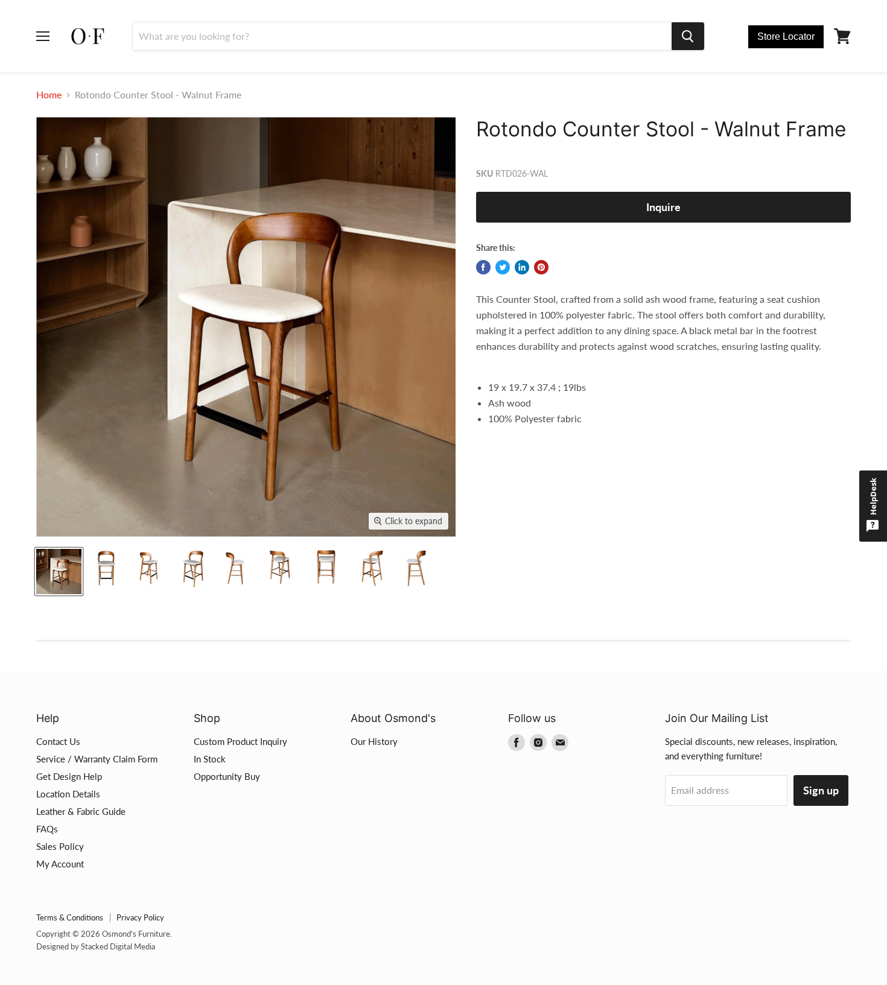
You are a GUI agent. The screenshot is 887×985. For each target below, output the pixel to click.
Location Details (68, 793)
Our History (374, 741)
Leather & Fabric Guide (81, 811)
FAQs (47, 828)
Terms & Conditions (69, 917)
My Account (60, 863)
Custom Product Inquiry (240, 741)
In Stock (210, 758)
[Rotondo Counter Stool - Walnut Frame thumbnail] (59, 571)
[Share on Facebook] (483, 267)
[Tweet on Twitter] (502, 267)
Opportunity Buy (227, 776)
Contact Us (58, 741)
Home (49, 94)
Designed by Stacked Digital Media (95, 946)
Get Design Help (69, 776)
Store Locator (786, 36)
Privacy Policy (140, 917)
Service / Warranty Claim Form (96, 758)
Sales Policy (60, 846)
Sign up (821, 790)
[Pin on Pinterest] (541, 267)
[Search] (688, 36)
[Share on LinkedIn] (522, 267)
